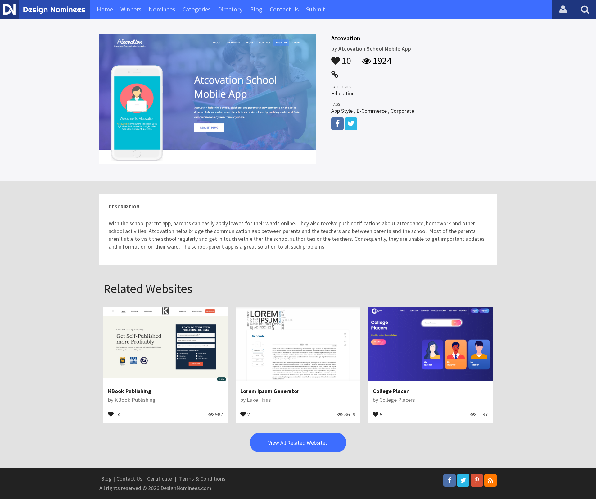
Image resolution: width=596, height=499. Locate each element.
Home (105, 9)
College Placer (391, 391)
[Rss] (490, 480)
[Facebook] (449, 480)
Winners (130, 9)
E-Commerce (371, 110)
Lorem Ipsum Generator (269, 391)
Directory (230, 9)
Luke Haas (259, 399)
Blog (256, 9)
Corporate (402, 110)
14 (117, 414)
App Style (342, 110)
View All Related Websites (298, 442)
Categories (196, 9)
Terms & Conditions (202, 478)
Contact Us (284, 9)
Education (343, 93)
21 (249, 414)
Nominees (162, 9)
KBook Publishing (129, 391)
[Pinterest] (477, 480)
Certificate (159, 478)
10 (345, 58)
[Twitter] (463, 480)
